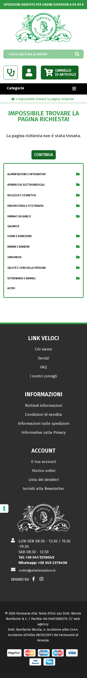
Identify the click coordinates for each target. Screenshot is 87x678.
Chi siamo (43, 349)
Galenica (13, 226)
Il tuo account (43, 461)
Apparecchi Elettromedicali (26, 184)
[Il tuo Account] (29, 72)
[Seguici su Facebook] (33, 579)
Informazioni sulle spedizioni (43, 423)
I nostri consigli (43, 376)
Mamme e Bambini (18, 246)
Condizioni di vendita (43, 414)
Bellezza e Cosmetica (21, 195)
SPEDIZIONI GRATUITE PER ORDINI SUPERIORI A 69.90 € (44, 5)
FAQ (43, 367)
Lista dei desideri (44, 479)
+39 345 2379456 (52, 562)
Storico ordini (43, 470)
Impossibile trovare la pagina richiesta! (46, 99)
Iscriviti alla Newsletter (43, 488)
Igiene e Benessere (19, 236)
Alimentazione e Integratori (26, 174)
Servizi (43, 358)
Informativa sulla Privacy (43, 432)
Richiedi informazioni (43, 405)
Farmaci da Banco (19, 216)
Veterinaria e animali (21, 278)
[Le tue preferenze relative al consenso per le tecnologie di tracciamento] (4, 508)
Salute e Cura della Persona (26, 267)
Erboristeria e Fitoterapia (25, 205)
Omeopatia (14, 257)
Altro (11, 288)
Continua (43, 154)
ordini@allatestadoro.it (37, 570)
